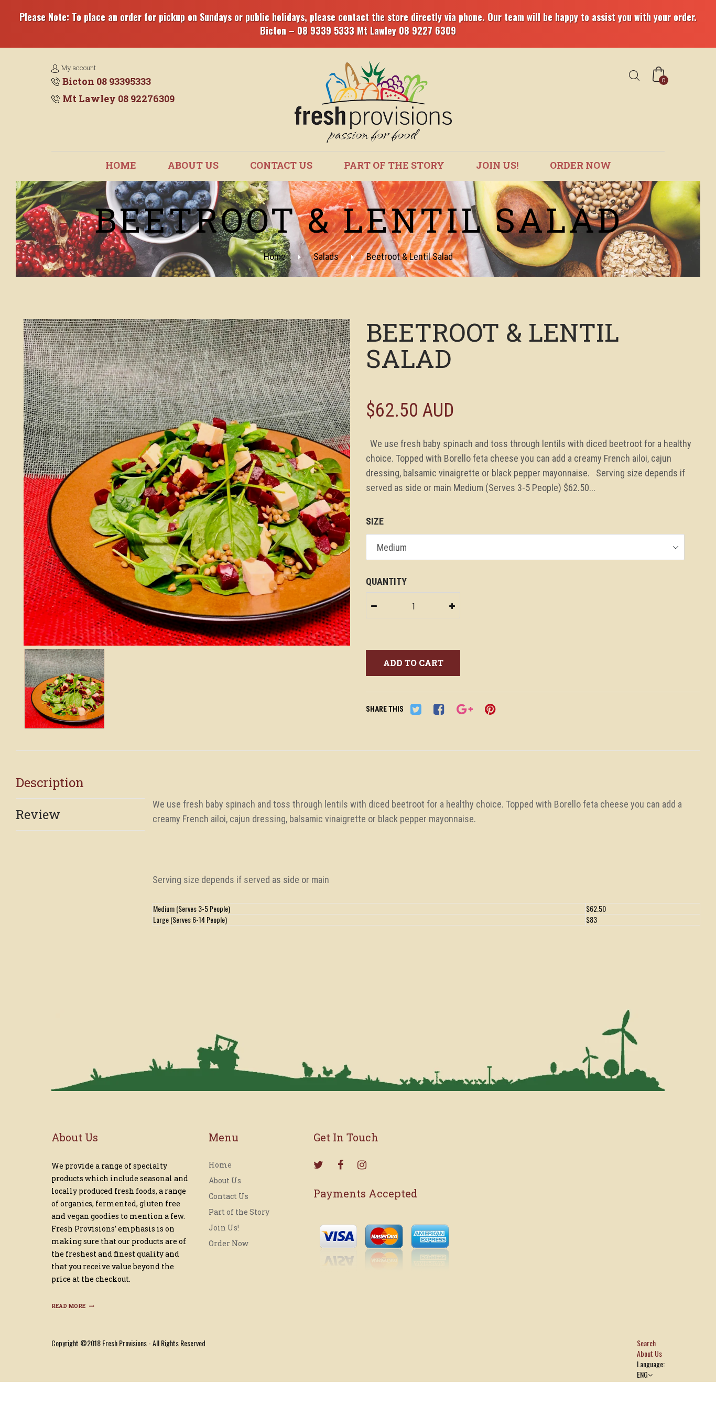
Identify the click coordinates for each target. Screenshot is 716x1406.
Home (120, 165)
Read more (68, 1306)
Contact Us (281, 165)
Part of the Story (394, 165)
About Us (193, 165)
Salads (326, 256)
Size (375, 521)
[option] (187, 483)
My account (78, 67)
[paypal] (384, 1242)
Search (646, 1342)
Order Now (580, 165)
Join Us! (497, 165)
